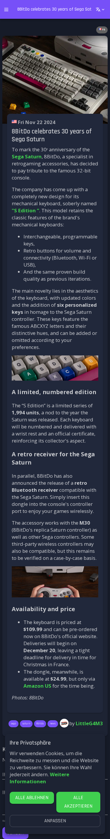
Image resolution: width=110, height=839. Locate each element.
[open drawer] (6, 9)
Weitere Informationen (39, 778)
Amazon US (37, 685)
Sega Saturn (27, 156)
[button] (102, 29)
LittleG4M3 (89, 723)
